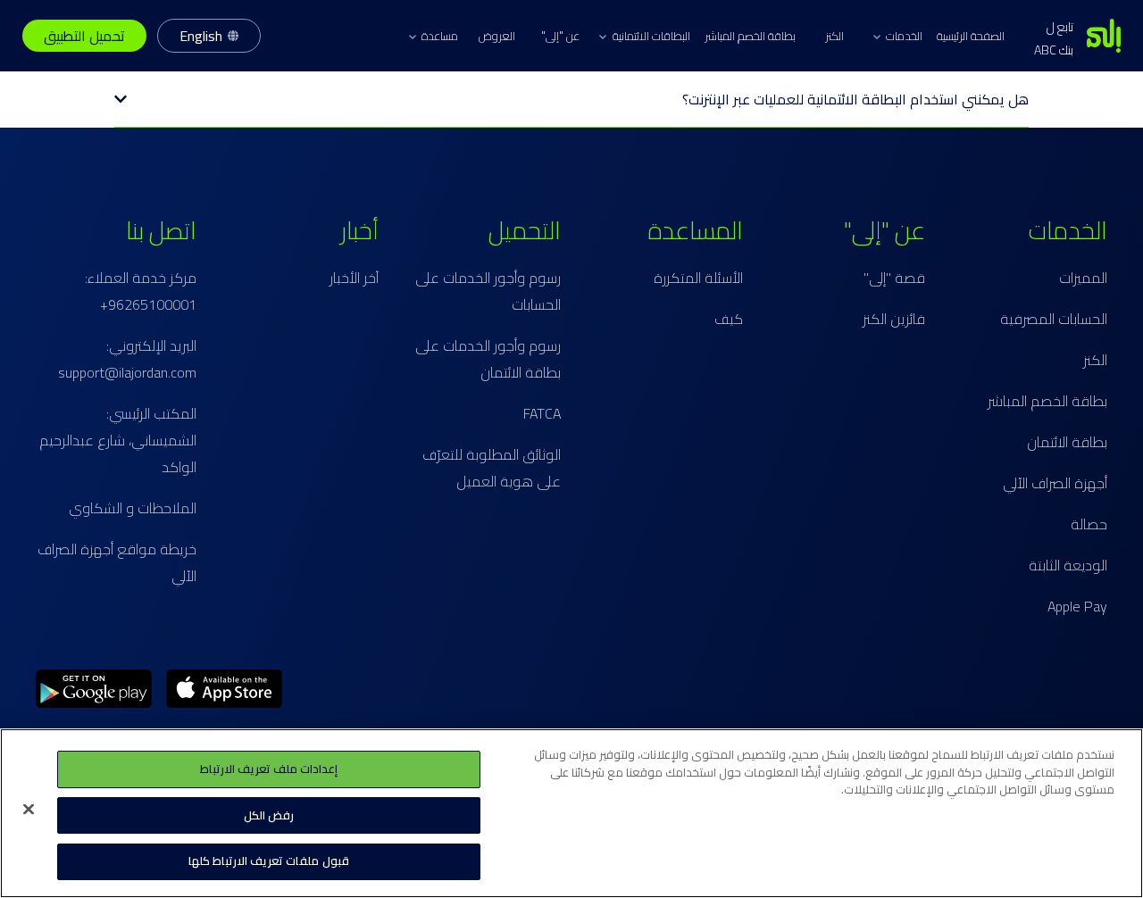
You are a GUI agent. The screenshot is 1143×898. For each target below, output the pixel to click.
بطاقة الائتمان (1067, 441)
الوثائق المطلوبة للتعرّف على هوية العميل (491, 468)
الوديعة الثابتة (1068, 565)
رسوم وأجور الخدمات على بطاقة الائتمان (488, 359)
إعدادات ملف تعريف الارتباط (269, 768)
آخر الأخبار (354, 277)
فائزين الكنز (894, 318)
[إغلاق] (28, 809)
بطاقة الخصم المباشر (750, 35)
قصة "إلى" (894, 277)
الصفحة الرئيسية (971, 35)
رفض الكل (269, 815)
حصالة (1089, 524)
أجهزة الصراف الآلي (1055, 483)
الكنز (834, 35)
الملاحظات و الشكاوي (132, 508)
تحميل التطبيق (84, 35)
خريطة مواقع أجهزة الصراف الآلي (117, 562)
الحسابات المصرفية (1053, 318)
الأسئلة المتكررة (698, 277)
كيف (728, 318)
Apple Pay (1077, 606)
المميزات (1083, 277)
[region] (571, 813)
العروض (497, 35)
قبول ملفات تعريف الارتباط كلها (268, 860)
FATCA (542, 413)
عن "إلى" (560, 35)
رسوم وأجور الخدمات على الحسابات (488, 291)
